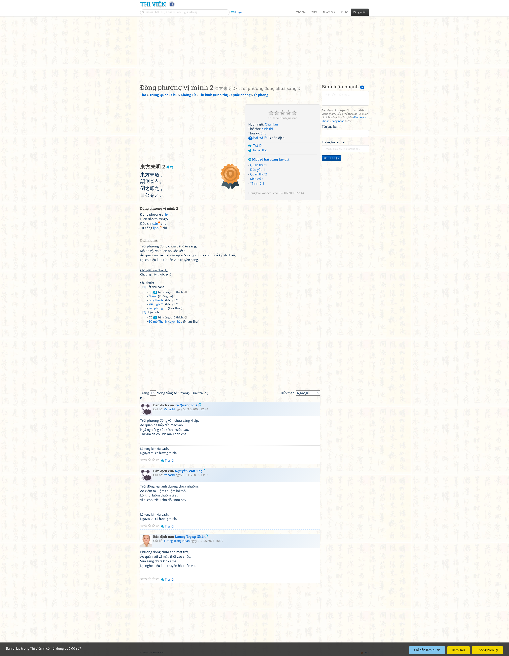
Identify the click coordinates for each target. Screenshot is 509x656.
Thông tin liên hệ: (334, 142)
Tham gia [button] (329, 12)
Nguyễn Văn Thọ (189, 471)
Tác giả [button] (301, 12)
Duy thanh (156, 300)
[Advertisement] (254, 47)
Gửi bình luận (331, 158)
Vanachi (266, 193)
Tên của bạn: (330, 126)
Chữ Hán (271, 124)
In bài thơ (260, 150)
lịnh (157, 228)
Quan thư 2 (258, 174)
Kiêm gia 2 (156, 304)
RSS (367, 652)
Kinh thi (267, 129)
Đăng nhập (359, 12)
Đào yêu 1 (257, 169)
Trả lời (257, 145)
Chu (263, 133)
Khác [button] (344, 12)
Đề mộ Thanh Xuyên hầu (165, 321)
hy (168, 214)
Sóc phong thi (158, 308)
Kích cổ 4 (256, 179)
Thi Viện (153, 4)
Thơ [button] (314, 12)
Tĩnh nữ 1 (257, 183)
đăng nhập (338, 121)
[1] (144, 287)
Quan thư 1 (258, 165)
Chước (153, 296)
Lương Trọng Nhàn (190, 536)
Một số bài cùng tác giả (270, 159)
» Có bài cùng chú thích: (166, 292)
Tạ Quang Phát (187, 405)
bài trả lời (258, 138)
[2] (144, 312)
